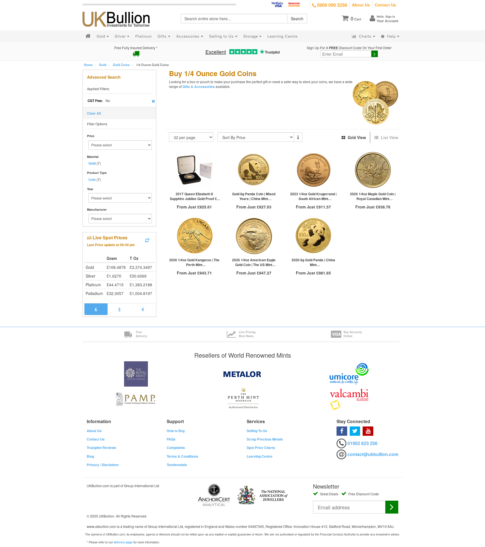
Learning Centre (260, 456)
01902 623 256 (362, 443)
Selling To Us (257, 430)
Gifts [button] (162, 36)
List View (389, 137)
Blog (90, 456)
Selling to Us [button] (222, 36)
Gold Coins (121, 64)
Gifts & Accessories (198, 86)
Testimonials (177, 464)
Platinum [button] (143, 36)
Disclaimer (110, 464)
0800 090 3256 (331, 5)
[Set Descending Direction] (298, 137)
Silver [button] (121, 36)
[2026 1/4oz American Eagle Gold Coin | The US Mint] (254, 236)
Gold (102, 64)
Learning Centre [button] (282, 36)
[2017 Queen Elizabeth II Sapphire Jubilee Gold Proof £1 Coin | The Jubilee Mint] (194, 170)
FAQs (171, 439)
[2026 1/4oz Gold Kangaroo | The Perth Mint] (194, 236)
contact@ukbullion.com (372, 454)
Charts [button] (365, 36)
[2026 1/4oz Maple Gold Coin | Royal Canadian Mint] (373, 170)
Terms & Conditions (182, 456)
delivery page (123, 542)
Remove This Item (153, 101)
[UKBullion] (120, 10)
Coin (92, 179)
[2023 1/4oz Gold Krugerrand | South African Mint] (313, 170)
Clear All (94, 113)
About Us (361, 5)
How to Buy (176, 430)
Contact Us (385, 5)
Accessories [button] (188, 36)
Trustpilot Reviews (101, 447)
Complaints (176, 447)
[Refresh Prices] (147, 240)
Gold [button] (102, 36)
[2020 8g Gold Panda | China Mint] (313, 236)
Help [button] (391, 36)
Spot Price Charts (261, 447)
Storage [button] (251, 36)
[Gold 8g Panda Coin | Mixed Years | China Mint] (254, 170)
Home (88, 64)
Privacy (93, 464)
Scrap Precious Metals (265, 439)
